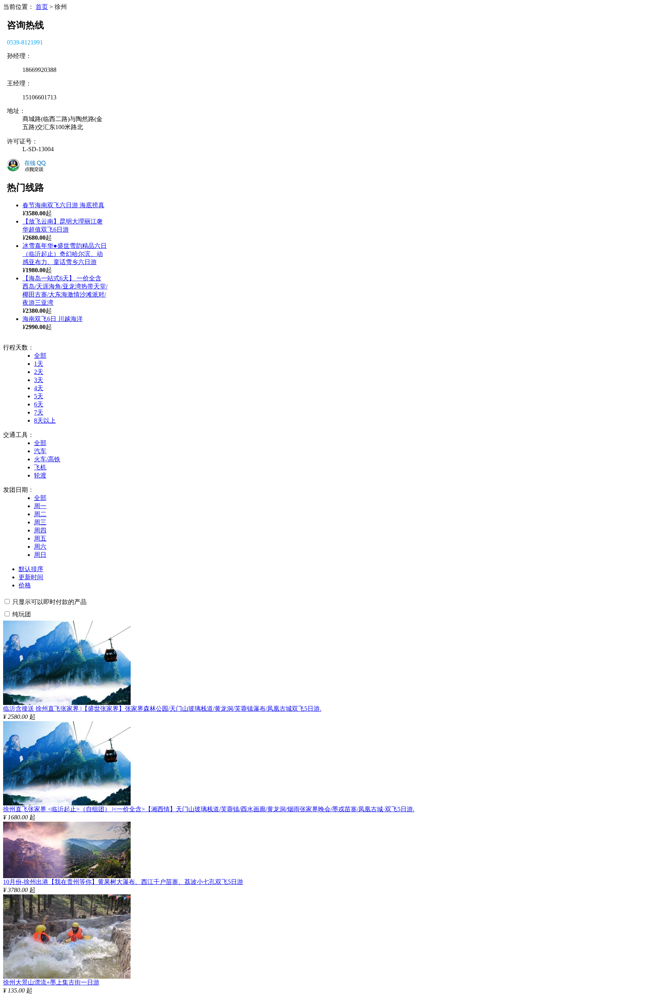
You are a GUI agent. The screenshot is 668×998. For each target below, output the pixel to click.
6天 (38, 404)
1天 (38, 363)
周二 (40, 514)
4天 (38, 388)
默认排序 (31, 569)
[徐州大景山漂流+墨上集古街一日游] (67, 976)
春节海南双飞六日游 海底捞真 (63, 205)
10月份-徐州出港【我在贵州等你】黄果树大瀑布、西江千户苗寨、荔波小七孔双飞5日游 (123, 882)
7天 (38, 412)
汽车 (40, 451)
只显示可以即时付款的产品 (49, 602)
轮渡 (40, 475)
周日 (40, 554)
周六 (40, 546)
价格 (25, 585)
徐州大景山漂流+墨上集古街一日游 (51, 982)
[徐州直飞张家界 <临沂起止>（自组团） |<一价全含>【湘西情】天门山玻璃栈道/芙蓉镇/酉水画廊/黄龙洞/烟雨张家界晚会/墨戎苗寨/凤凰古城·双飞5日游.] (67, 803)
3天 (38, 380)
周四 (40, 530)
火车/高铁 (47, 459)
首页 (42, 6)
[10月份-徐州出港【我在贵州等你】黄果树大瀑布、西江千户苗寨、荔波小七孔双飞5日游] (67, 876)
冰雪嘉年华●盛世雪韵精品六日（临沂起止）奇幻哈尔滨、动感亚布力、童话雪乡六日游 (64, 253)
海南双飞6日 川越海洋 (52, 319)
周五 (40, 538)
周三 (40, 522)
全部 (40, 355)
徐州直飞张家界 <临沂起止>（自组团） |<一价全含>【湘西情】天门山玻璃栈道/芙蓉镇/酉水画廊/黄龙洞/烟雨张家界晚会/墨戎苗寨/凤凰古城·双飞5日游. (208, 809)
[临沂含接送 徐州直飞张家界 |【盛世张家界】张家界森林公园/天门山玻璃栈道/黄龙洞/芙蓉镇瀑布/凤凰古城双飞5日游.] (67, 702)
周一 (40, 506)
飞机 (40, 467)
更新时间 (31, 577)
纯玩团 (21, 614)
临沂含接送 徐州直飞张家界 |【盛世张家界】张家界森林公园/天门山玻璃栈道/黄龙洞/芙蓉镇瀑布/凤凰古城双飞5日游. (162, 708)
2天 (38, 371)
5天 (38, 396)
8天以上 (45, 420)
